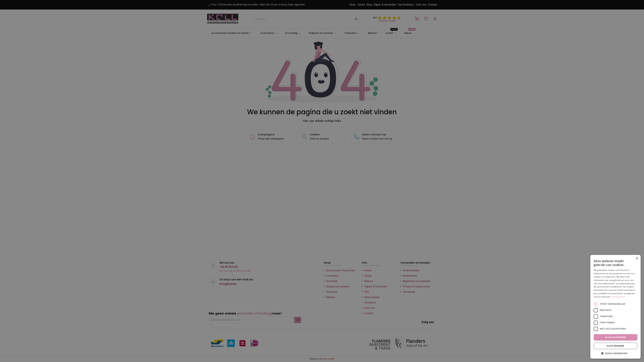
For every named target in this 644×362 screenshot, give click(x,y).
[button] (615, 353)
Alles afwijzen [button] (615, 345)
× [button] (637, 258)
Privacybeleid (618, 296)
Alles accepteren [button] (615, 337)
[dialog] (615, 307)
